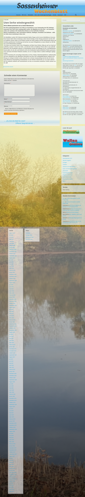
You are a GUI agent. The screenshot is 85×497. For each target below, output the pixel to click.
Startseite (18, 15)
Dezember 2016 (12, 472)
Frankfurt (65, 164)
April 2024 (11, 291)
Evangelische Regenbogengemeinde (71, 56)
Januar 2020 (12, 396)
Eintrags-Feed (29, 235)
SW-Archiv (24, 15)
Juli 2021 (11, 359)
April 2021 (11, 365)
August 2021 (12, 357)
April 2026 (11, 241)
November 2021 (12, 350)
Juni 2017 (11, 460)
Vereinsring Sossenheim (68, 60)
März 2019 (11, 417)
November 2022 (12, 326)
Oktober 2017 (12, 452)
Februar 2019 (12, 419)
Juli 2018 (11, 433)
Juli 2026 (11, 235)
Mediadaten (30, 15)
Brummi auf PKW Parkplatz (72, 212)
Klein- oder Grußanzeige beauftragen (43, 15)
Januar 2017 (12, 470)
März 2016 (11, 491)
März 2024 (11, 293)
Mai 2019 (11, 412)
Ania (64, 198)
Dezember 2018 (12, 423)
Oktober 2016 (12, 476)
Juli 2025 (11, 260)
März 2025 (11, 268)
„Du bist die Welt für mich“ (14, 121)
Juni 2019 (11, 410)
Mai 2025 (11, 264)
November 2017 (12, 450)
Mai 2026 (11, 239)
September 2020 (13, 379)
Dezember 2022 (12, 324)
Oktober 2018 (12, 427)
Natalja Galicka (66, 75)
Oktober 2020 (12, 377)
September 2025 (13, 255)
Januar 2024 (12, 297)
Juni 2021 (11, 361)
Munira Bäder (66, 96)
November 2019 (12, 400)
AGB (65, 15)
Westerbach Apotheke (68, 31)
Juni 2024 (11, 286)
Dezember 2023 (12, 299)
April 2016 (11, 489)
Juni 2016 (11, 485)
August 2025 (12, 257)
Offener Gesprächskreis (25, 123)
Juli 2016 (11, 483)
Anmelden (28, 233)
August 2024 (12, 282)
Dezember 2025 (12, 249)
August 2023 (12, 307)
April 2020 (11, 390)
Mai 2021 (11, 363)
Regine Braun (66, 107)
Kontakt (54, 15)
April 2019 (11, 414)
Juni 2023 (11, 311)
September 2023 (13, 305)
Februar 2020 (12, 394)
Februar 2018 (12, 443)
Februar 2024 (12, 295)
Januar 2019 (12, 421)
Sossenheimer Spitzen (68, 179)
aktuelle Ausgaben (67, 160)
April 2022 (11, 340)
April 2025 (11, 266)
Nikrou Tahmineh (67, 101)
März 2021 (11, 367)
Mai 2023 (11, 313)
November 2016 (12, 474)
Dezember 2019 (12, 398)
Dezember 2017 (12, 448)
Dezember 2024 (12, 274)
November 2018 (12, 425)
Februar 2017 (12, 468)
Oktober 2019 (12, 402)
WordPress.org (29, 239)
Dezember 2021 (12, 348)
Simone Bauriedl (66, 97)
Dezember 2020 (12, 373)
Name (6, 99)
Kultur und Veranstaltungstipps (70, 168)
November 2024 (12, 276)
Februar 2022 (12, 344)
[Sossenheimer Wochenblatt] (42, 7)
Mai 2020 (11, 388)
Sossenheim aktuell (8, 66)
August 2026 (12, 233)
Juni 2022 (11, 336)
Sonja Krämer (66, 108)
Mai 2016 (11, 487)
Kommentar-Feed (30, 237)
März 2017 (11, 466)
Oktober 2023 (12, 303)
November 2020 (12, 375)
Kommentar (7, 83)
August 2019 (12, 406)
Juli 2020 (11, 383)
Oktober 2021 (12, 353)
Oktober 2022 (12, 328)
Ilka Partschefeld (66, 100)
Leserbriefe (65, 170)
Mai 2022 (11, 338)
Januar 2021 (12, 371)
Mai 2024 (11, 288)
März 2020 (11, 392)
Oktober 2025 (12, 253)
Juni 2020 (11, 386)
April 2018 (11, 439)
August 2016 (12, 481)
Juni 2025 (11, 262)
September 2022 (13, 330)
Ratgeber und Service (67, 174)
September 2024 (13, 280)
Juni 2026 (11, 237)
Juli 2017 (11, 458)
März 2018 (11, 441)
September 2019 (13, 404)
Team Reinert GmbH (67, 40)
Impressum (60, 15)
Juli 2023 (11, 309)
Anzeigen (65, 162)
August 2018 (12, 431)
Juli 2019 (11, 408)
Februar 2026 (12, 245)
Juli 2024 (11, 284)
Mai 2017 (11, 462)
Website (6, 106)
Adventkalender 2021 (67, 158)
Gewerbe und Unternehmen (69, 166)
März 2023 (11, 317)
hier (69, 46)
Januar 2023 (12, 322)
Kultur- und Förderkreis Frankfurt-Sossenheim (73, 58)
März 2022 (11, 342)
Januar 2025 (12, 272)
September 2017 (13, 454)
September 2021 (13, 355)
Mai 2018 (11, 437)
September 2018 (13, 429)
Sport (64, 181)
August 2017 (12, 456)
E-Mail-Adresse (7, 102)
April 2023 (11, 315)
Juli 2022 (11, 334)
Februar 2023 (12, 319)
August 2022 (12, 332)
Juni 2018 (11, 435)
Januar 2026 (12, 247)
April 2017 (11, 464)
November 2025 (12, 251)
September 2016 (13, 479)
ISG (63, 59)
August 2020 (12, 381)
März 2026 (11, 243)
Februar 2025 (12, 270)
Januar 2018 (12, 445)
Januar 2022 (12, 346)
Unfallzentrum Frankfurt (68, 33)
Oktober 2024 (12, 278)
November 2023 (12, 301)
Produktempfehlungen (68, 172)
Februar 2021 (12, 369)
